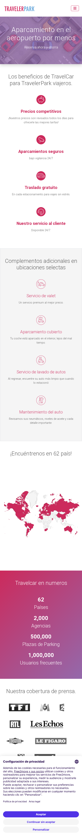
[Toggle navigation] (75, 8)
